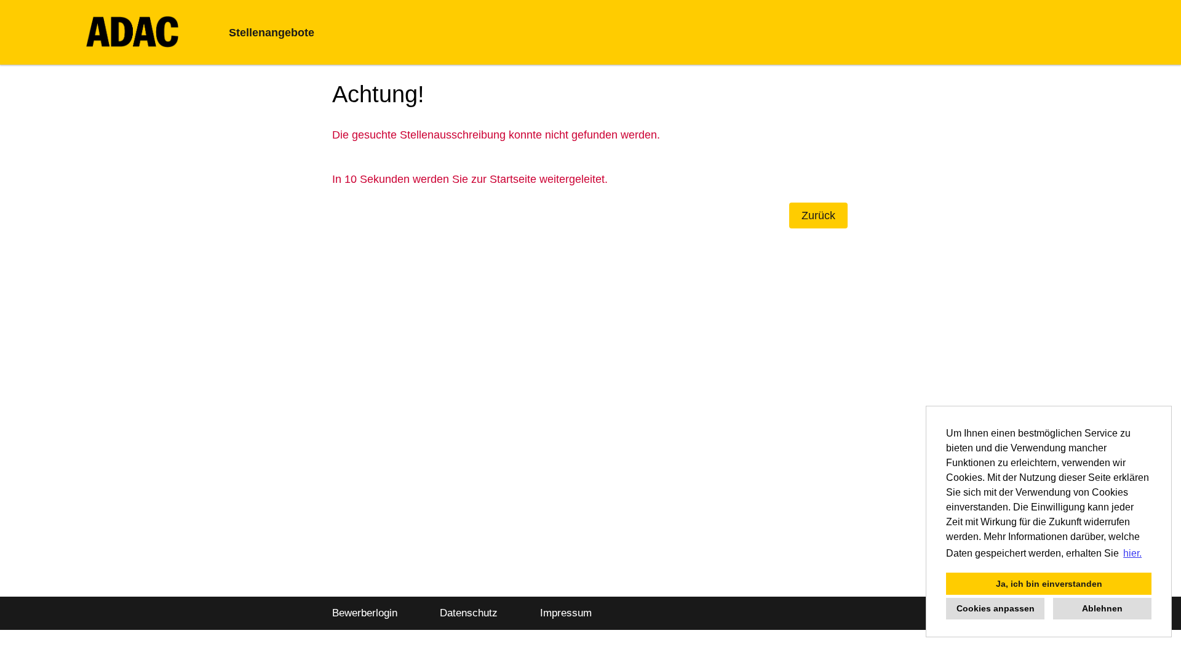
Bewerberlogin (364, 613)
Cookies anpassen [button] (995, 608)
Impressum (566, 613)
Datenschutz (469, 613)
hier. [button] (1132, 553)
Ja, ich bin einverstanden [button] (1049, 584)
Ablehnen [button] (1102, 608)
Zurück (818, 215)
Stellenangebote (271, 32)
